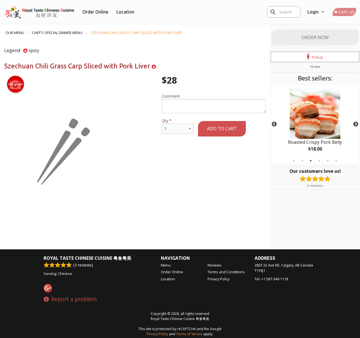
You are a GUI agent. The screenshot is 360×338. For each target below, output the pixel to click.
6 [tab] (336, 161)
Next (356, 124)
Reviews (215, 265)
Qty (167, 120)
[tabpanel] (315, 124)
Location (125, 11)
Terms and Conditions (226, 271)
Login (313, 11)
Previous (274, 124)
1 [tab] (294, 161)
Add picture (15, 84)
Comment (171, 96)
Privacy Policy (219, 278)
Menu (166, 265)
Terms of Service (189, 334)
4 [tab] (319, 161)
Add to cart (222, 129)
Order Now (315, 37)
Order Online (95, 11)
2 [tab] (302, 161)
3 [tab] (311, 161)
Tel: (271, 278)
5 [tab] (327, 161)
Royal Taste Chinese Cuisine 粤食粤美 (87, 258)
